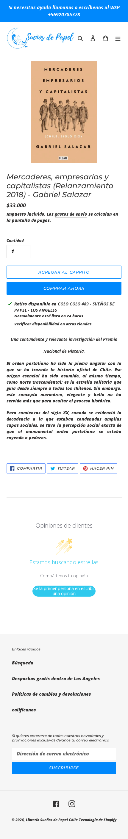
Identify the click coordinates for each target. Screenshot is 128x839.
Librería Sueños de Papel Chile (52, 819)
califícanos (24, 710)
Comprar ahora (64, 288)
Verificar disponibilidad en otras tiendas (53, 324)
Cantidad (15, 240)
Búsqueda (22, 663)
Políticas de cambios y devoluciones (51, 694)
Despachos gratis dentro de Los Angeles (56, 678)
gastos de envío (71, 214)
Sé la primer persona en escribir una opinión (64, 591)
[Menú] (118, 38)
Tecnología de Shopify (98, 819)
